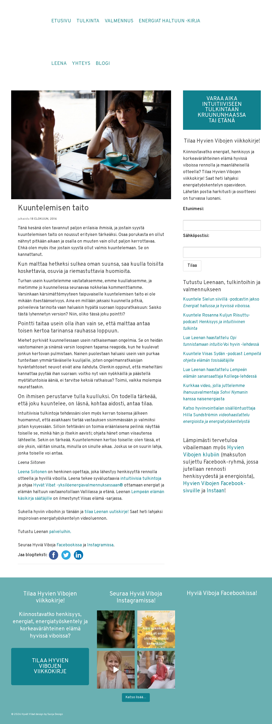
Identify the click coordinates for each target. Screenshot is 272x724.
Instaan (215, 491)
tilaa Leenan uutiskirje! (107, 512)
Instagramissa (100, 545)
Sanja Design (55, 714)
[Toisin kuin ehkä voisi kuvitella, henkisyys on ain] (156, 670)
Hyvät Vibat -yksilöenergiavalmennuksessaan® (78, 485)
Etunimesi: (193, 209)
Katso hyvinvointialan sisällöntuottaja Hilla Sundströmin (219, 415)
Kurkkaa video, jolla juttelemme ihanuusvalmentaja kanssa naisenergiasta (215, 392)
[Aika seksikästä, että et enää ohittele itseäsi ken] (156, 629)
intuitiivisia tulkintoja (140, 478)
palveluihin (59, 532)
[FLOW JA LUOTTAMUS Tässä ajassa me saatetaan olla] (116, 670)
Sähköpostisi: (196, 236)
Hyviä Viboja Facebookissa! (222, 593)
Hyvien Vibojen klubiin (213, 451)
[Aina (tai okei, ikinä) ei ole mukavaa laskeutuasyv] (116, 629)
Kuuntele (192, 315)
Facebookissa (69, 545)
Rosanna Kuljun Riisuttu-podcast (216, 322)
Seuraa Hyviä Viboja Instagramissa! (135, 597)
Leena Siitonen (32, 472)
